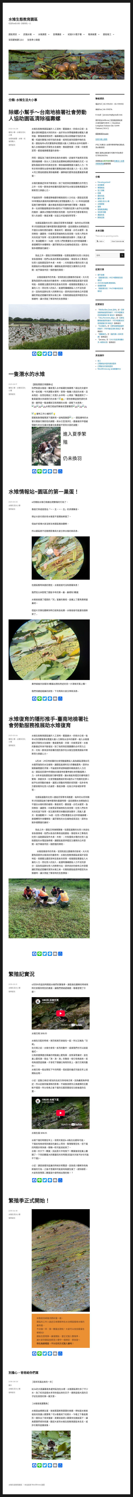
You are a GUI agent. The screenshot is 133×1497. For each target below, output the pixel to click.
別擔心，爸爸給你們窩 (23, 1372)
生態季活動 (102, 212)
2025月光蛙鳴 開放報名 (107, 283)
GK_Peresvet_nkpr (107, 318)
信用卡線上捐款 (101, 139)
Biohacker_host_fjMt (107, 310)
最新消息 (101, 196)
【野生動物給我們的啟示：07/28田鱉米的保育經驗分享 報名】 (111, 312)
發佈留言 (12, 145)
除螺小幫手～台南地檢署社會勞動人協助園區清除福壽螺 (48, 115)
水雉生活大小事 (14, 505)
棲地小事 (12, 132)
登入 (99, 361)
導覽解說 (101, 188)
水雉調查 (42, 34)
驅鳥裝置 (92, 34)
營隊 (99, 207)
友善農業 (101, 185)
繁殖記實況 (22, 974)
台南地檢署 (13, 139)
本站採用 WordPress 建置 (34, 1485)
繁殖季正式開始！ (29, 1200)
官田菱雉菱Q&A (16, 40)
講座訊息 (101, 215)
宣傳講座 (57, 34)
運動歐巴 (102, 334)
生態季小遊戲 (33, 40)
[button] (100, 241)
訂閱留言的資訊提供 (105, 366)
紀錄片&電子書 (75, 34)
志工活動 (101, 190)
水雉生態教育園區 (23, 19)
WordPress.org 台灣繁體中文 (109, 369)
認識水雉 (27, 34)
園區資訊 (13, 34)
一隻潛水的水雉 (27, 374)
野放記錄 (101, 217)
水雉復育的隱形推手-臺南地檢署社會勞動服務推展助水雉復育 (48, 722)
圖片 (10, 1385)
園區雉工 (107, 34)
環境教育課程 (103, 209)
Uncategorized (104, 182)
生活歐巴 (102, 326)
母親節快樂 (102, 286)
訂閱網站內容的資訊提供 (107, 363)
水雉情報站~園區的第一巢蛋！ (44, 491)
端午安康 (101, 275)
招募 (99, 193)
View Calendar (116, 241)
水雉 (20, 139)
